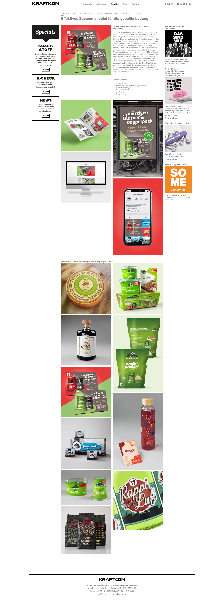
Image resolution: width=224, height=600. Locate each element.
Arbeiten (114, 4)
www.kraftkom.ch (120, 594)
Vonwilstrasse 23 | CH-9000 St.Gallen (103, 588)
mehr (46, 70)
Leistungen (101, 4)
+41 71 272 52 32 (129, 588)
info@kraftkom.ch (104, 594)
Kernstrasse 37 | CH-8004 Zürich (103, 591)
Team (125, 4)
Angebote (87, 4)
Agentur (135, 4)
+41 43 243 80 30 (127, 591)
